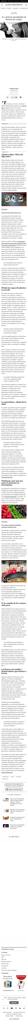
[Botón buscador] (26, 5)
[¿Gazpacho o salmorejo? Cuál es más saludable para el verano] (6, 819)
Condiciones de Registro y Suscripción (14, 1014)
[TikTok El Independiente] (24, 1008)
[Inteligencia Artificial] (8, 987)
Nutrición (18, 776)
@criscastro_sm (14, 90)
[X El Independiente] (4, 1008)
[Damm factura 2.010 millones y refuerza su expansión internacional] (6, 826)
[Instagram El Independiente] (16, 1008)
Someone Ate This (6, 477)
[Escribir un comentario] (20, 97)
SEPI (2, 957)
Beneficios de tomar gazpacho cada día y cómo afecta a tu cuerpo (17, 811)
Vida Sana (4, 521)
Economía (15, 8)
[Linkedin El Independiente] (20, 1008)
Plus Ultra (3, 959)
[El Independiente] (14, 5)
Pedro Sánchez (5, 963)
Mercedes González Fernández (8, 970)
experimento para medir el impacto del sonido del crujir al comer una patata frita (13, 243)
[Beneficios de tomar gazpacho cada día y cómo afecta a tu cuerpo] (6, 811)
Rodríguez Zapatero (6, 961)
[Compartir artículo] (7, 97)
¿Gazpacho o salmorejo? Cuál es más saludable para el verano (17, 819)
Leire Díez (3, 968)
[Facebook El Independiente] (7, 1008)
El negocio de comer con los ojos (11, 212)
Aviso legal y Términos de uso (19, 1012)
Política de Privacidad (7, 1012)
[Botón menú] (2, 4)
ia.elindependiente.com (8, 990)
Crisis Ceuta (17, 1)
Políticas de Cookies (9, 1015)
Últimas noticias (11, 1)
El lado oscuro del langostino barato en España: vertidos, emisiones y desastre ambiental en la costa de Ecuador (17, 802)
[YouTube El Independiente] (12, 1008)
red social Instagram (11, 496)
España (9, 8)
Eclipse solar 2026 (5, 955)
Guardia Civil (4, 966)
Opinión (3, 8)
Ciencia (12, 776)
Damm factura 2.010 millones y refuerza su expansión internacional (17, 826)
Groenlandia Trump (24, 1)
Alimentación (5, 776)
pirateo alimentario (7, 772)
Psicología (5, 778)
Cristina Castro (14, 88)
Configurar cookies (19, 1015)
